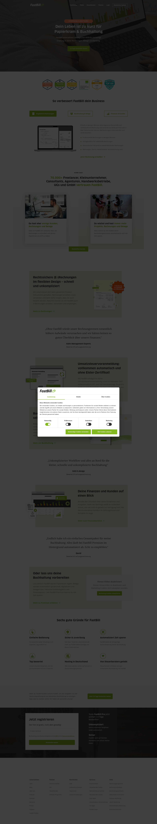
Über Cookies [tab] (105, 397)
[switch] (68, 424)
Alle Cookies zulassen (104, 432)
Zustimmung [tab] (51, 397)
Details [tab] (78, 397)
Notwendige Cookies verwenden (78, 432)
